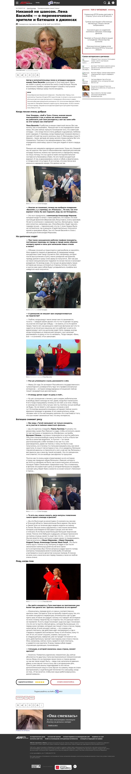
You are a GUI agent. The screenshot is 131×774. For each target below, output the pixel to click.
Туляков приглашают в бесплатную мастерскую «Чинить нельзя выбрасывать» (98, 23)
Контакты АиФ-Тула (36, 739)
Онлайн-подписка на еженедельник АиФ (76, 737)
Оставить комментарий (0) (65, 682)
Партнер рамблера (48, 766)
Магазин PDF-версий (54, 737)
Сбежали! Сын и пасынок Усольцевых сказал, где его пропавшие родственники (103, 60)
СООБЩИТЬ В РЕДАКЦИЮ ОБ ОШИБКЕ (91, 739)
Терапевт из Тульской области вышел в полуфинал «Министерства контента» (98, 39)
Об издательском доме (37, 737)
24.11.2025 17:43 (20, 8)
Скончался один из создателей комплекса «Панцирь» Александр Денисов (98, 31)
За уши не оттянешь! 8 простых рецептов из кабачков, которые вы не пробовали (103, 87)
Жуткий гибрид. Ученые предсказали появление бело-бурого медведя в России (103, 74)
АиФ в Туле (33, 203)
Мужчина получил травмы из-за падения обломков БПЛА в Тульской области (99, 48)
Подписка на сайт (98, 737)
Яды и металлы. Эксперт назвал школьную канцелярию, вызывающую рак (101, 94)
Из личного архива (36, 601)
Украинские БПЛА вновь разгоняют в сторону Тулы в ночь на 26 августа (98, 15)
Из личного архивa (32, 70)
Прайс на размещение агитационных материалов (61, 739)
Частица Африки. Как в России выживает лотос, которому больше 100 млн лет (102, 81)
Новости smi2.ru (23, 730)
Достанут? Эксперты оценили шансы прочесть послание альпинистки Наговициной (103, 67)
